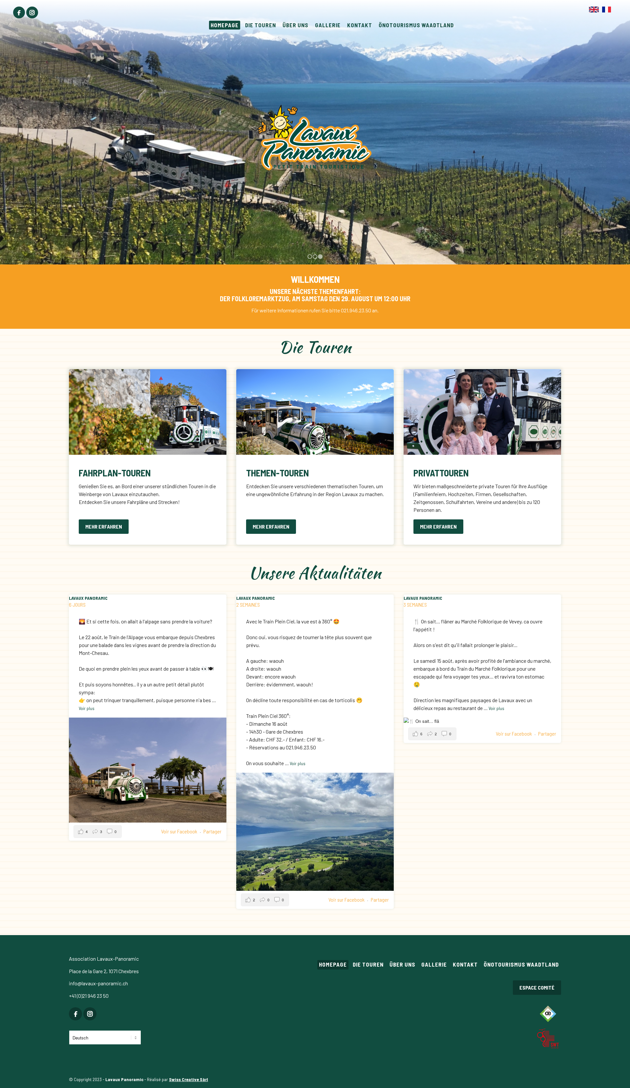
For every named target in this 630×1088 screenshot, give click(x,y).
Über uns (402, 964)
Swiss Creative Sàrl (188, 1079)
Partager (212, 831)
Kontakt (465, 964)
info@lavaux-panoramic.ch (98, 983)
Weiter (624, 126)
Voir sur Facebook (179, 831)
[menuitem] (19, 12)
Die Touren (368, 964)
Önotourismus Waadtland (521, 964)
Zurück (5, 126)
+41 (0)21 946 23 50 (89, 996)
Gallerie (434, 964)
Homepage (333, 964)
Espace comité (537, 987)
